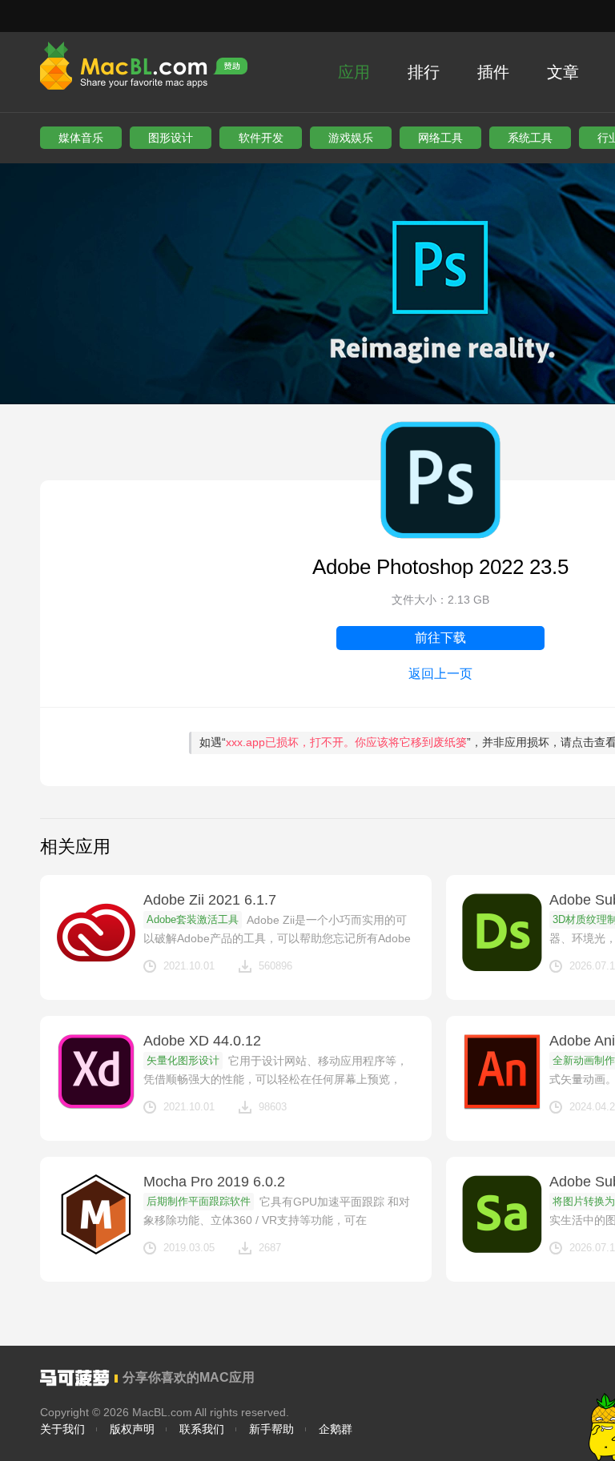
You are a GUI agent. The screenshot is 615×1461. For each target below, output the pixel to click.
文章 (563, 72)
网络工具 (440, 137)
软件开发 (261, 137)
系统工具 (530, 137)
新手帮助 (271, 1429)
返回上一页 (440, 673)
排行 (424, 72)
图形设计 (170, 137)
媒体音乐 (80, 137)
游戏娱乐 (350, 137)
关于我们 (62, 1429)
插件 (493, 72)
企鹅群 (335, 1429)
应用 (354, 72)
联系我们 (201, 1429)
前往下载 (440, 637)
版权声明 (132, 1429)
